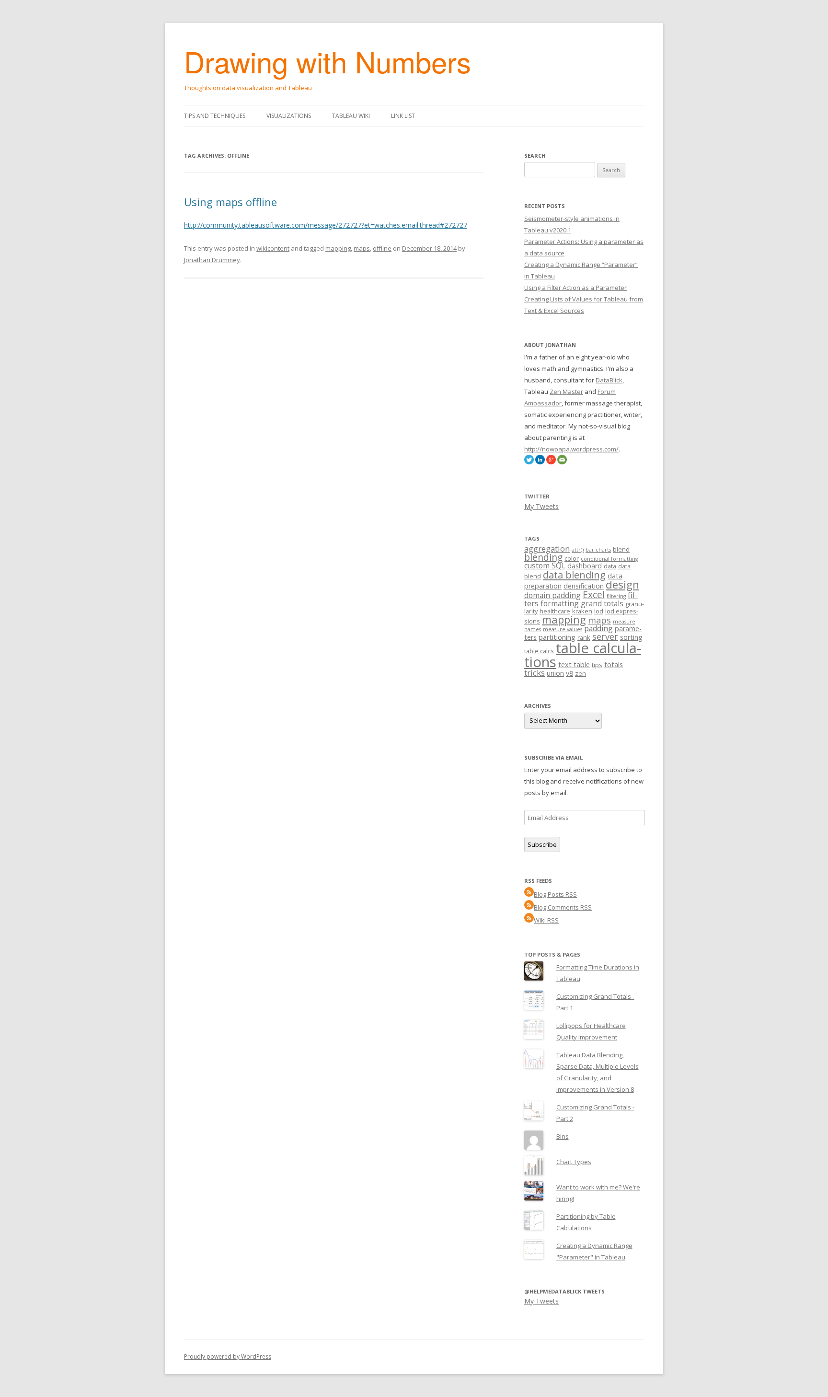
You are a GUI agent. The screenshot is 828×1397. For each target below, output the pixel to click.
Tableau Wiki (351, 116)
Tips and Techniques (214, 116)
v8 (569, 673)
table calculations (582, 654)
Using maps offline (230, 202)
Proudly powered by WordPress (227, 1356)
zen (580, 673)
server (605, 636)
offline (382, 248)
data (610, 566)
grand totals (602, 603)
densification (584, 585)
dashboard (584, 565)
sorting (631, 637)
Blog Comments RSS (563, 907)
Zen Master (566, 391)
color (571, 558)
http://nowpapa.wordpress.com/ (571, 449)
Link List (403, 116)
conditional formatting (609, 558)
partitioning (557, 637)
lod (598, 611)
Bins (562, 1136)
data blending (574, 574)
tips (597, 664)
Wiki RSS (546, 920)
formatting (559, 603)
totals (613, 664)
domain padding (552, 595)
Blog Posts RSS (555, 894)
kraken (582, 611)
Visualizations (288, 116)
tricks (534, 672)
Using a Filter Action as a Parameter (575, 287)
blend (621, 549)
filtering (616, 596)
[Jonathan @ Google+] (551, 462)
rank (583, 637)
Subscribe (542, 844)
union (555, 673)
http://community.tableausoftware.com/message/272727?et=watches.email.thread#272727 (325, 225)
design (622, 584)
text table (574, 664)
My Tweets (541, 506)
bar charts (598, 549)
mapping (338, 248)
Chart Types (573, 1161)
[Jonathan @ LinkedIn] (540, 462)
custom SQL (544, 565)
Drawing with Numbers (327, 60)
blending (543, 557)
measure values (562, 629)
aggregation (547, 548)
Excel (594, 595)
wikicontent (272, 248)
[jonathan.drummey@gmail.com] (562, 462)
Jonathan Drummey (212, 259)
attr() (578, 549)
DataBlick (609, 380)
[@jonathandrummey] (529, 462)
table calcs (539, 651)
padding (598, 628)
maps (362, 248)
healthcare (555, 611)
